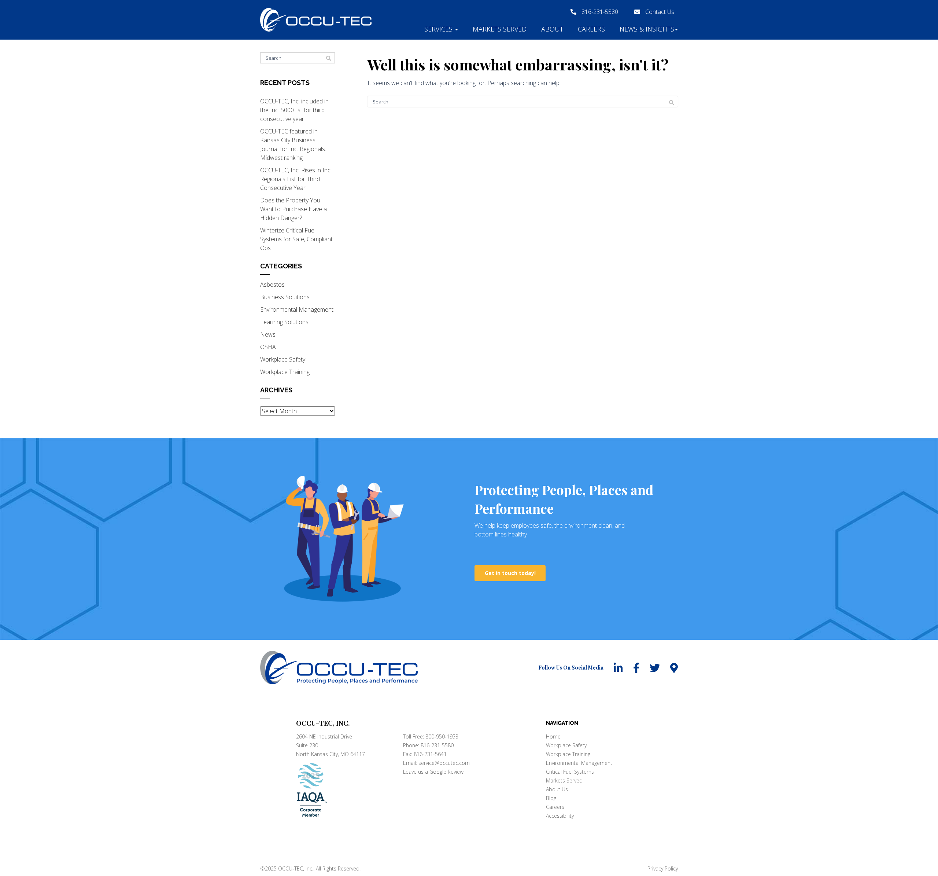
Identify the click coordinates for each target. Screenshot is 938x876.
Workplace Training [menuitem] (568, 754)
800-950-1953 (441, 736)
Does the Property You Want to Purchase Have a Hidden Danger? (293, 209)
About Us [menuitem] (557, 789)
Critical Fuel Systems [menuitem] (570, 771)
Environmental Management (296, 309)
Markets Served (500, 29)
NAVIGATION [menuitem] (562, 723)
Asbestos (272, 285)
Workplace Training (285, 372)
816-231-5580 (599, 12)
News (268, 334)
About (552, 29)
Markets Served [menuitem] (564, 780)
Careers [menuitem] (555, 806)
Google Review (446, 771)
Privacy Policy (662, 868)
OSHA (268, 347)
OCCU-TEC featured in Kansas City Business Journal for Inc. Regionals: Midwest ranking (293, 144)
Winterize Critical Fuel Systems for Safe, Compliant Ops (296, 239)
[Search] (671, 102)
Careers (591, 29)
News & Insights (647, 29)
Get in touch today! (510, 572)
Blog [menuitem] (551, 798)
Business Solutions (285, 297)
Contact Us (659, 12)
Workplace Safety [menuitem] (566, 745)
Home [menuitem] (553, 736)
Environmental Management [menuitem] (579, 762)
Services (439, 29)
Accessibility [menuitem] (560, 815)
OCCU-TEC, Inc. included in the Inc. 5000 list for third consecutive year (294, 110)
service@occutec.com (444, 762)
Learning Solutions (284, 322)
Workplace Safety (282, 359)
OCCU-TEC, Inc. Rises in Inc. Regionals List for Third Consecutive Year (296, 179)
